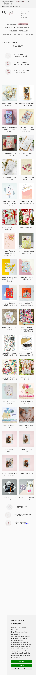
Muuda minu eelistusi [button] (21, 669)
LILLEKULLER (12, 24)
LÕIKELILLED (12, 31)
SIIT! (27, 524)
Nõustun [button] (21, 661)
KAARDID (15, 42)
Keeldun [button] (21, 665)
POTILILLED (23, 31)
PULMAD (21, 34)
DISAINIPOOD (10, 27)
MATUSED (29, 34)
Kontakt (24, 17)
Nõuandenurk (27, 13)
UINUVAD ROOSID (9, 34)
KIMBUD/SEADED (23, 27)
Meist (23, 15)
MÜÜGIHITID (23, 24)
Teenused (25, 11)
